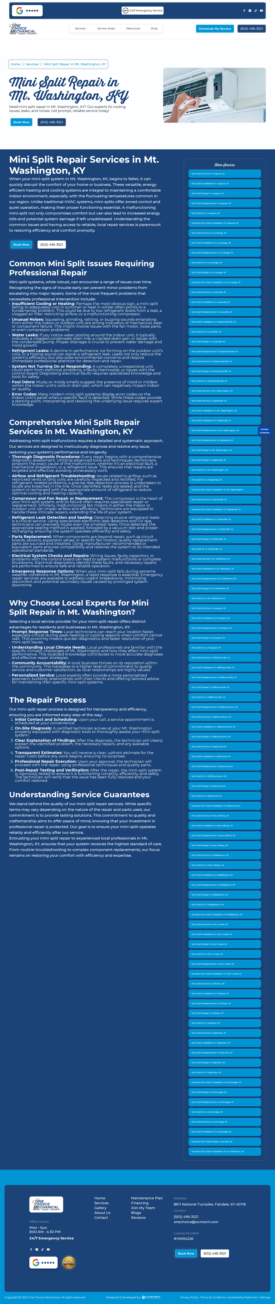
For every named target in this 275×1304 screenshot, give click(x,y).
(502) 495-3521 (186, 1217)
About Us (102, 1213)
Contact (101, 1217)
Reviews (138, 1217)
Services (32, 64)
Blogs (136, 1213)
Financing (140, 1203)
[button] (81, 28)
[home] (23, 28)
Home (15, 64)
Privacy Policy (189, 1297)
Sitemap (264, 1297)
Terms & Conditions (213, 1297)
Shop (154, 28)
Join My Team (143, 1208)
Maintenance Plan (147, 1198)
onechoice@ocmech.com (196, 1222)
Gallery (100, 1208)
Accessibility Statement (242, 1297)
